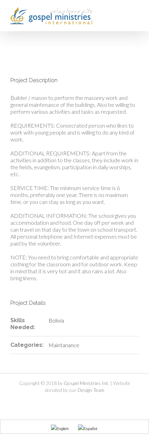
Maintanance (64, 345)
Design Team (91, 390)
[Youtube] (80, 402)
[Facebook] (56, 402)
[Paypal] (92, 402)
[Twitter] (68, 402)
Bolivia (56, 320)
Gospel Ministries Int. (86, 383)
